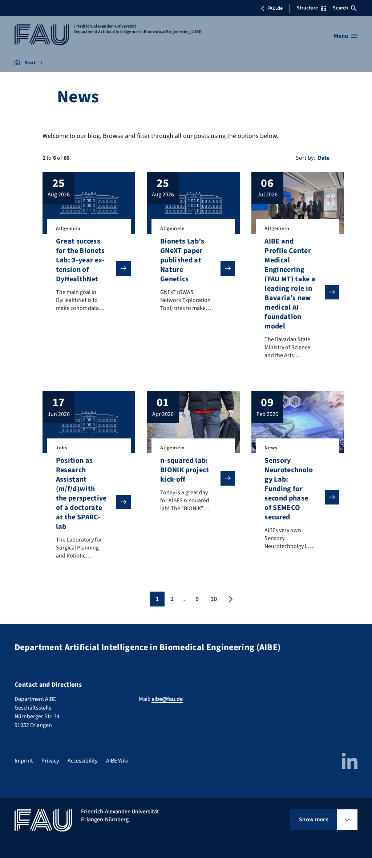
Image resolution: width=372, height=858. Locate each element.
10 (213, 599)
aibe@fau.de (167, 699)
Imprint (24, 761)
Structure (307, 8)
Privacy (50, 761)
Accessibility (82, 761)
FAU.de (275, 8)
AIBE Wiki (117, 761)
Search (340, 8)
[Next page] (230, 599)
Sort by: (305, 158)
